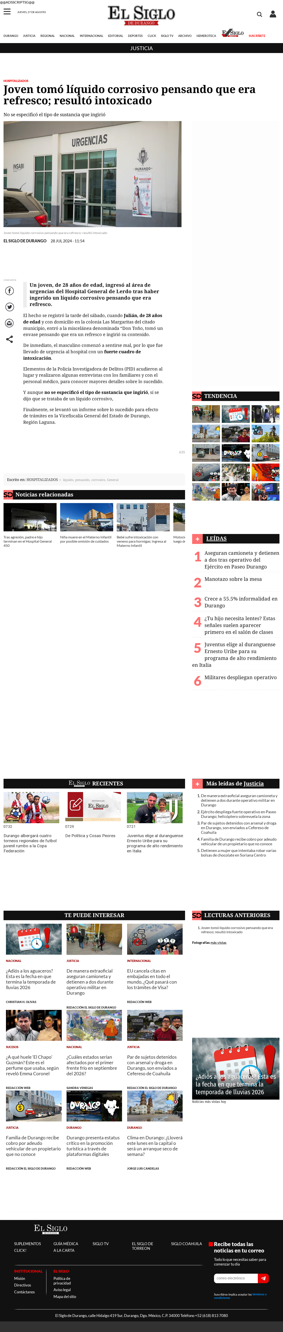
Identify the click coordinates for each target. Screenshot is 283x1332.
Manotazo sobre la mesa (233, 579)
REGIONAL (47, 36)
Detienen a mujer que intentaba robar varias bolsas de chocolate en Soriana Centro (238, 852)
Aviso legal (62, 1289)
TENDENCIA (220, 395)
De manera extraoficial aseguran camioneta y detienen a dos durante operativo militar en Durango (239, 800)
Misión (19, 1278)
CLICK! (20, 1250)
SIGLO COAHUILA (186, 1243)
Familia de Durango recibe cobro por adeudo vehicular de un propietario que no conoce (239, 841)
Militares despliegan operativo (241, 677)
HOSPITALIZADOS (16, 81)
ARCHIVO (184, 36)
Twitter (10, 311)
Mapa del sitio (65, 1296)
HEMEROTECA (206, 36)
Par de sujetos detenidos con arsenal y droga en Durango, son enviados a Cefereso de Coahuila (238, 828)
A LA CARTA (64, 1250)
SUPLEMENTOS (27, 1243)
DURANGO (11, 36)
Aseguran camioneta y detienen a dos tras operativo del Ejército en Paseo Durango (242, 559)
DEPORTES (135, 36)
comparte (10, 343)
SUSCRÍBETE (257, 36)
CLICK (152, 36)
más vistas (218, 942)
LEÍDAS (216, 538)
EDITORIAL (115, 36)
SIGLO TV (167, 36)
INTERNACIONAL (91, 36)
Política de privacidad (62, 1280)
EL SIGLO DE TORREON (142, 1246)
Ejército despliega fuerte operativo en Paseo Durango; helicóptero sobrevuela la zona (238, 814)
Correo (10, 327)
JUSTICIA (29, 36)
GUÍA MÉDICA (66, 1243)
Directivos (22, 1285)
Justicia (141, 48)
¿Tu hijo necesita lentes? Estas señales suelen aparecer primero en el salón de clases (240, 625)
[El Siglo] (50, 1238)
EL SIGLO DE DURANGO (25, 241)
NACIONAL (67, 36)
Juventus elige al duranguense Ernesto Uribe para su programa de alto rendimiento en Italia (234, 654)
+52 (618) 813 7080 (211, 1315)
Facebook (10, 295)
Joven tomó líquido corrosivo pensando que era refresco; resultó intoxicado (237, 929)
